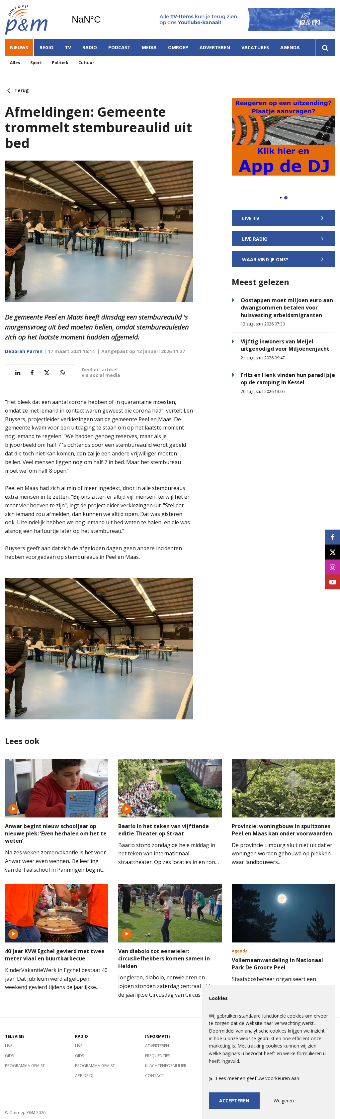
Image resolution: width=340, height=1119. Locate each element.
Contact (154, 1075)
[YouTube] (332, 581)
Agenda (290, 47)
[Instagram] (332, 567)
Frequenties (157, 1055)
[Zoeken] (325, 47)
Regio (46, 47)
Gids (9, 1055)
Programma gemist (25, 1065)
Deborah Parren (23, 351)
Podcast (119, 47)
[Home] (33, 20)
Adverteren (215, 47)
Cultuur (86, 62)
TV (68, 47)
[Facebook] (332, 537)
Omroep (178, 47)
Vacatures (255, 47)
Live (8, 1046)
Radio (89, 47)
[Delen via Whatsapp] (62, 373)
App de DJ (84, 1075)
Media (149, 47)
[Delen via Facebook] (32, 373)
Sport (36, 62)
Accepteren (234, 1100)
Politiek (60, 62)
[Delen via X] (47, 373)
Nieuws (19, 47)
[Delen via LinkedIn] (17, 373)
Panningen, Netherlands (103, 19)
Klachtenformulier (165, 1065)
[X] (332, 552)
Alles (15, 62)
